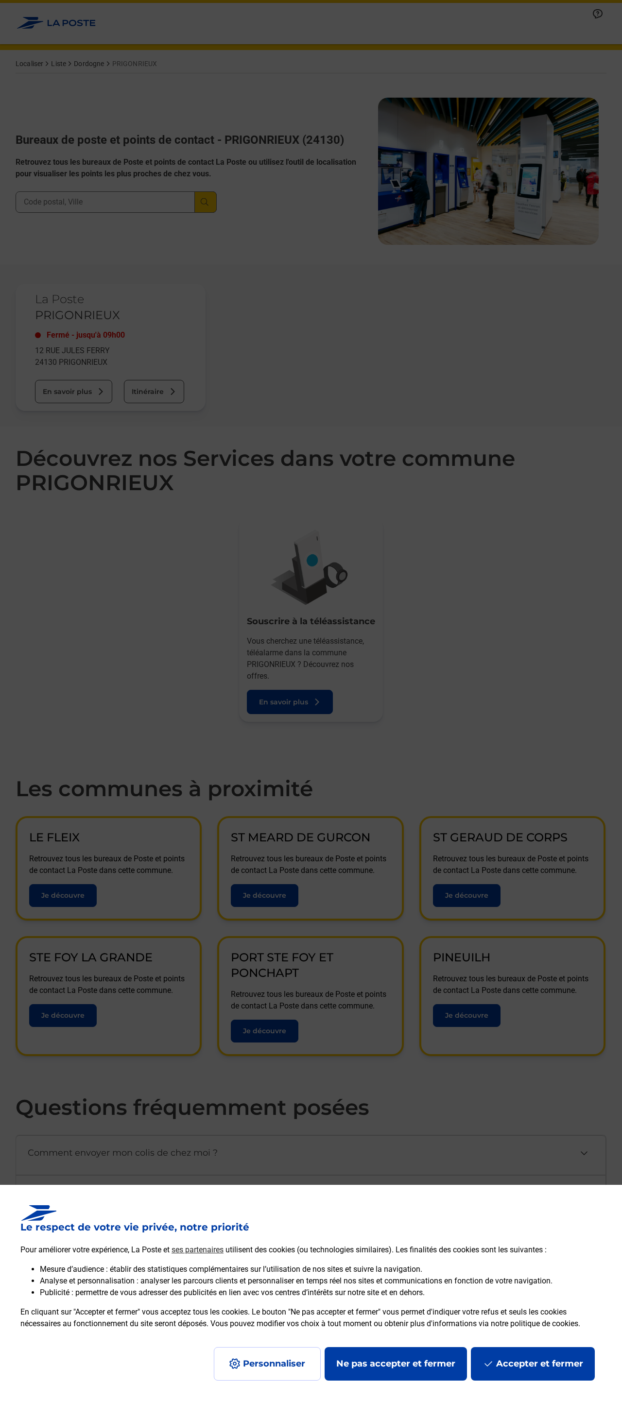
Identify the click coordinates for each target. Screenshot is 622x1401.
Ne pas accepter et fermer (395, 1363)
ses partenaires (198, 1249)
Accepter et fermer (539, 1363)
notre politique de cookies (534, 1323)
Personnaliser (274, 1363)
